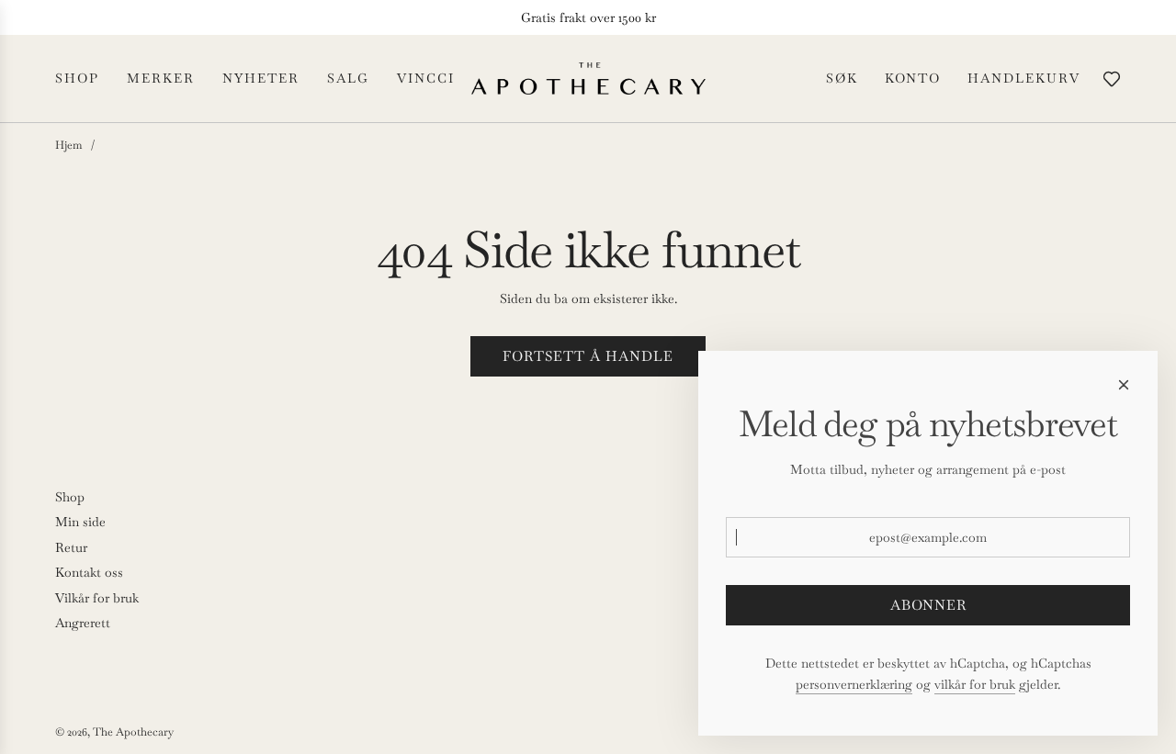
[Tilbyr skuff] (1111, 79)
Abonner (928, 604)
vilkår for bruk (974, 684)
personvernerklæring (854, 684)
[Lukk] (1123, 385)
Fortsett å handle (588, 356)
